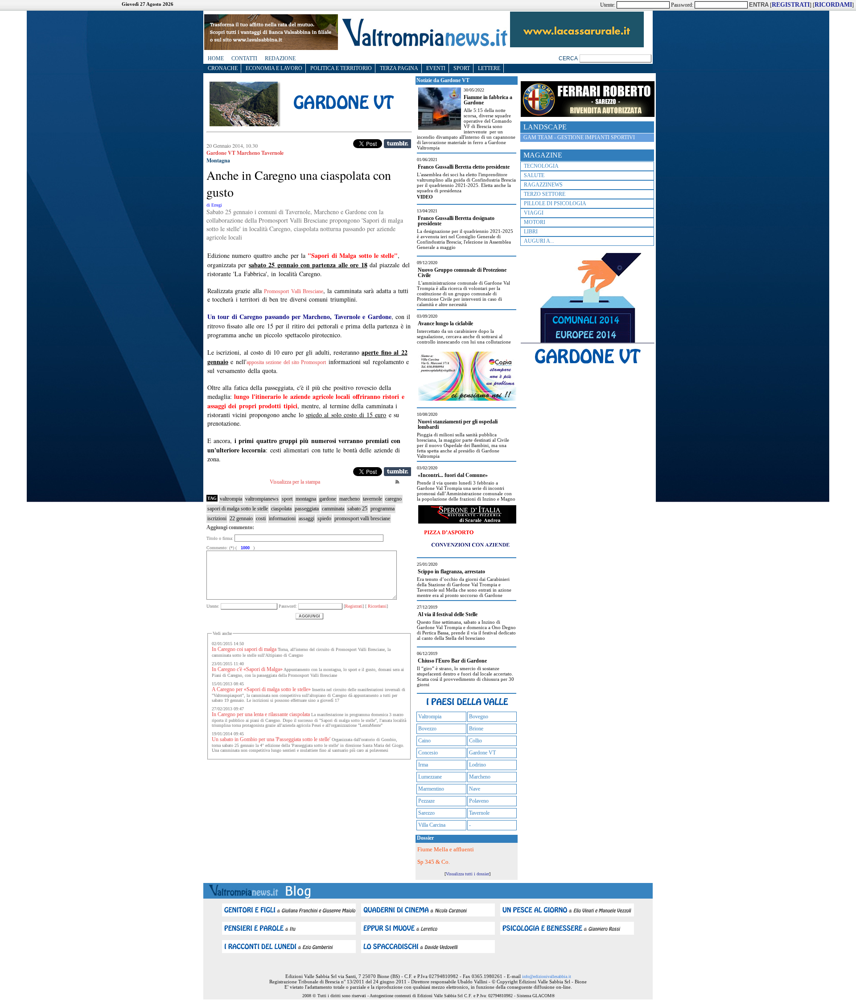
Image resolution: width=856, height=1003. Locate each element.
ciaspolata (281, 509)
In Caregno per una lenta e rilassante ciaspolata (261, 714)
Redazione (280, 58)
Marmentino (431, 789)
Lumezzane (430, 777)
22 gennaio (241, 518)
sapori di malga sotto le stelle (237, 509)
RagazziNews (543, 185)
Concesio (428, 753)
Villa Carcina (431, 825)
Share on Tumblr (397, 143)
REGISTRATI (791, 4)
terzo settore (544, 194)
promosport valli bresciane (362, 518)
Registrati (353, 606)
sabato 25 (357, 509)
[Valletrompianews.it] (424, 45)
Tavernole (479, 813)
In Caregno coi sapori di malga (244, 649)
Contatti (244, 58)
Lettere (489, 68)
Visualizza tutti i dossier (467, 873)
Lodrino (477, 765)
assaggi (306, 518)
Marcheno (479, 777)
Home (216, 58)
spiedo (324, 518)
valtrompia (231, 499)
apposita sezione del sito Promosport (286, 362)
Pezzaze (426, 801)
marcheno (349, 499)
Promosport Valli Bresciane (293, 291)
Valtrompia (429, 716)
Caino (424, 741)
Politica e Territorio (341, 68)
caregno (393, 499)
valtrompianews (262, 499)
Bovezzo (427, 728)
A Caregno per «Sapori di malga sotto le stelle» (261, 689)
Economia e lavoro (274, 68)
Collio (475, 741)
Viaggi (533, 213)
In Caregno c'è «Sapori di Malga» (247, 669)
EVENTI (435, 68)
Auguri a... (539, 241)
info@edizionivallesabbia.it (546, 976)
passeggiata (307, 509)
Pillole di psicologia (555, 203)
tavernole (372, 499)
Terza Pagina (399, 68)
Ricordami (376, 606)
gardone (327, 499)
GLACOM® (543, 995)
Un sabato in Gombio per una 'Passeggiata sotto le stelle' (271, 739)
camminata (333, 509)
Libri (531, 231)
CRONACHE (223, 68)
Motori (534, 222)
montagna (306, 499)
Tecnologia (541, 166)
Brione (476, 728)
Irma (423, 765)
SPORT (461, 68)
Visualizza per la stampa (295, 482)
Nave (474, 789)
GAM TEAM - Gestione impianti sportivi (579, 137)
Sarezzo (426, 813)
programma (382, 509)
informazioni (282, 518)
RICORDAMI (833, 4)
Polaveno (479, 801)
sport (287, 499)
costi (261, 518)
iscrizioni (216, 518)
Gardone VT (482, 753)
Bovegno (478, 716)
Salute (534, 175)
